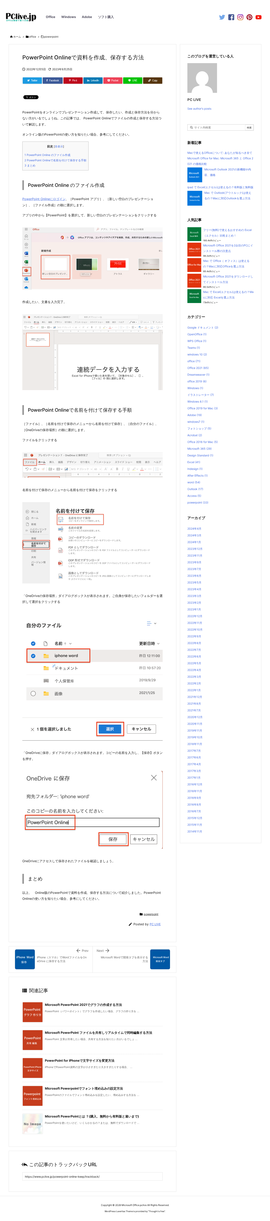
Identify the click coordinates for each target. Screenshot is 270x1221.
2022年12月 (194, 616)
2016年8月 (194, 804)
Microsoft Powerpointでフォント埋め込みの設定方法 (84, 1088)
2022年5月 (194, 663)
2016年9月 (194, 797)
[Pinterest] (249, 17)
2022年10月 (195, 629)
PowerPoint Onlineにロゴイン (44, 199)
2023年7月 (194, 569)
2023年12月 (195, 548)
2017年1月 (194, 777)
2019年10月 (195, 737)
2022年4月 (194, 670)
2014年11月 (194, 831)
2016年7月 (194, 811)
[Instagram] (240, 17)
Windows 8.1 (197, 401)
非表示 (59, 146)
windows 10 (197, 354)
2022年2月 (194, 683)
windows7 (195, 421)
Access (194, 495)
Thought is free (156, 1211)
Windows (68, 17)
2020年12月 (195, 717)
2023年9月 (194, 562)
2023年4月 (194, 589)
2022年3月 (194, 676)
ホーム (17, 36)
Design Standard (200, 455)
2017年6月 (194, 757)
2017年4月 (194, 764)
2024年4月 (194, 528)
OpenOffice (197, 334)
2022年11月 (194, 622)
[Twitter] (222, 17)
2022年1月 (194, 690)
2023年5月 (194, 582)
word (193, 482)
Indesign (195, 468)
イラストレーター (200, 394)
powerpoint (51, 36)
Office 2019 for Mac (202, 408)
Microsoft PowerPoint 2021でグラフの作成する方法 (83, 1005)
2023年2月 (194, 602)
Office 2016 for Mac (202, 442)
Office (50, 17)
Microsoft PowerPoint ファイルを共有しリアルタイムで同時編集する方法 (98, 1033)
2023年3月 (194, 596)
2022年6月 (194, 656)
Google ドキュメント (202, 327)
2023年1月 (194, 609)
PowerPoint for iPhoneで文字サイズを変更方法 (79, 1060)
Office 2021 (198, 368)
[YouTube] (258, 17)
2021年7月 (194, 710)
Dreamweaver (198, 374)
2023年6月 (194, 575)
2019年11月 (194, 730)
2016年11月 (194, 791)
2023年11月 (194, 555)
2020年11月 (194, 723)
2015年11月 (194, 824)
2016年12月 (194, 784)
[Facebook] (231, 17)
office (32, 36)
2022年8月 (194, 643)
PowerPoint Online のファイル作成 (47, 155)
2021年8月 (194, 703)
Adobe (87, 17)
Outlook (195, 489)
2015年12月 (194, 818)
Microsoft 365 (199, 448)
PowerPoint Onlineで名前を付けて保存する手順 (55, 160)
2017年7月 (194, 750)
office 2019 (197, 381)
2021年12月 (194, 696)
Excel (193, 462)
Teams (193, 347)
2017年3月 (194, 771)
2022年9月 (194, 636)
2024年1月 (194, 542)
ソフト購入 (106, 17)
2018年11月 (194, 744)
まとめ (30, 165)
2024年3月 (194, 535)
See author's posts (199, 108)
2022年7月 (194, 649)
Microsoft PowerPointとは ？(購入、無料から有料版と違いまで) (92, 1116)
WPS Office (196, 341)
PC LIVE (155, 924)
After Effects (197, 475)
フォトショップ (199, 428)
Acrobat (194, 435)
